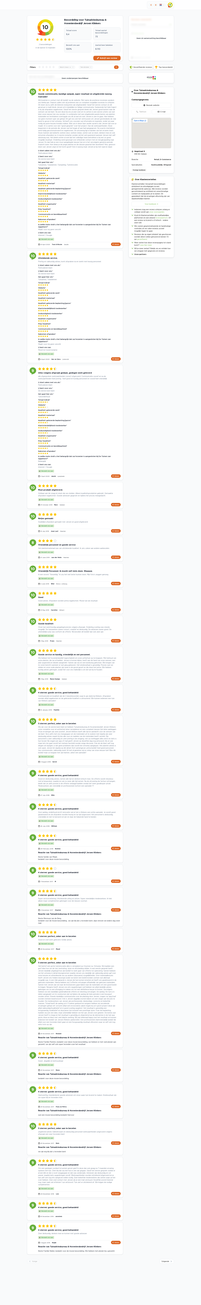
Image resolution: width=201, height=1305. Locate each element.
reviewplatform (162, 218)
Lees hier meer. (146, 245)
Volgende (165, 1261)
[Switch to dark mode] (156, 5)
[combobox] (66, 67)
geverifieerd (142, 239)
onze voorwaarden (156, 212)
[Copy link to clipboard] (151, 5)
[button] (151, 253)
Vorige (34, 1261)
